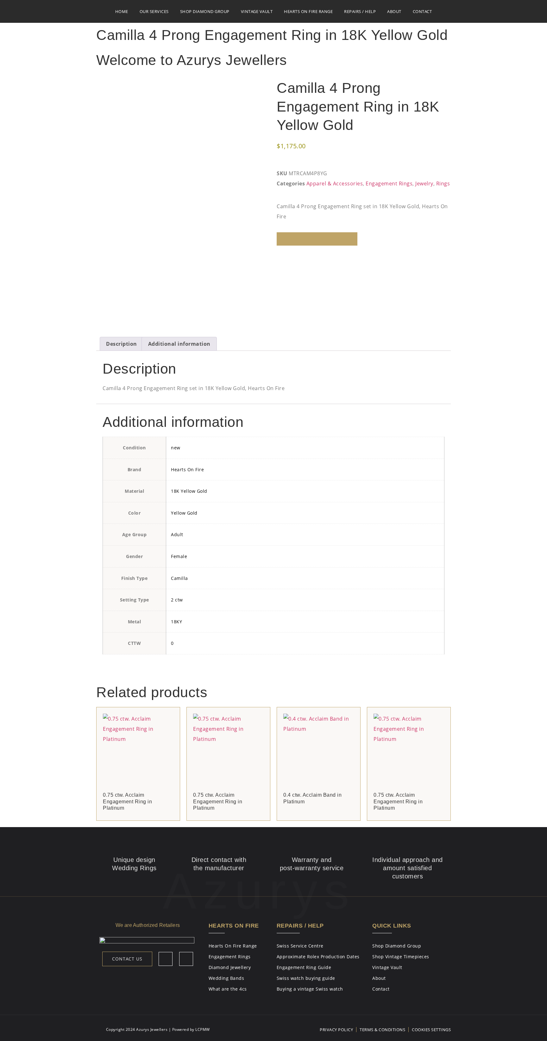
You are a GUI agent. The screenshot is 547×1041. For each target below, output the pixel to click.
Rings (443, 183)
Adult (177, 534)
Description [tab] (121, 343)
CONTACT (422, 11)
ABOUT (394, 11)
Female (179, 556)
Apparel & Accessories (334, 183)
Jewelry (424, 183)
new (175, 448)
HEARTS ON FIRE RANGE (308, 11)
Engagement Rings (389, 183)
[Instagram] (186, 959)
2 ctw (177, 600)
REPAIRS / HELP (360, 11)
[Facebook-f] (166, 959)
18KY (176, 622)
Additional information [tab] (179, 343)
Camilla (179, 578)
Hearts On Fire (187, 469)
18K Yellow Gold (189, 491)
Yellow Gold (184, 513)
